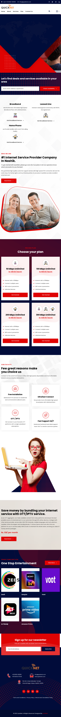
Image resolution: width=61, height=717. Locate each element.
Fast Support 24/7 (46, 421)
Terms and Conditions (19, 697)
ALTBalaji (4, 624)
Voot (43, 594)
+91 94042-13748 (17, 676)
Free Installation (15, 394)
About (9, 11)
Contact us (29, 11)
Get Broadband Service (14, 120)
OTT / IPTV (15, 418)
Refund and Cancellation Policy (44, 697)
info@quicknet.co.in (40, 674)
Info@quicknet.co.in (25, 2)
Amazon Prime (27, 624)
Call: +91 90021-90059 (9, 2)
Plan (21, 11)
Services (16, 11)
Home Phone (15, 125)
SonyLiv (24, 594)
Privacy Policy (30, 697)
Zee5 (3, 594)
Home (3, 11)
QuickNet (45, 713)
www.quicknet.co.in (40, 676)
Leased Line (45, 104)
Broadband (15, 104)
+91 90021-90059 (16, 674)
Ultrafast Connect (46, 397)
